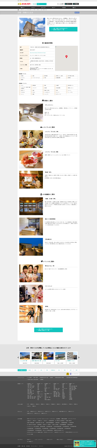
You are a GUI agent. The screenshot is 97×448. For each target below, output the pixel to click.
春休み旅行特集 (70, 424)
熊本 (63, 389)
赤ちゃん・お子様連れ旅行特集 (48, 430)
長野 (45, 384)
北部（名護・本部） (72, 389)
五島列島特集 (39, 424)
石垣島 (70, 393)
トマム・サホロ (30, 394)
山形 (38, 388)
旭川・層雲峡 (30, 392)
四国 (64, 370)
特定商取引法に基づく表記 (44, 377)
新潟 (45, 386)
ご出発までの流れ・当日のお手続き (32, 379)
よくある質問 (61, 3)
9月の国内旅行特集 (68, 428)
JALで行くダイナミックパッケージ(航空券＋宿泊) (35, 432)
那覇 (70, 384)
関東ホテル (43, 404)
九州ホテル (29, 406)
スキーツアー (43, 7)
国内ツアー (23, 7)
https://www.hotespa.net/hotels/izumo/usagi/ (38, 52)
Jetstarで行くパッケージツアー (59, 432)
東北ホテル (38, 404)
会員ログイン (69, 3)
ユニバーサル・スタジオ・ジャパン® (42, 418)
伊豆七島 (64, 7)
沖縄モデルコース (44, 413)
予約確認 (76, 3)
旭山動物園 (58, 418)
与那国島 (70, 398)
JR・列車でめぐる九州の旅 (31, 424)
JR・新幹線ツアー (30, 441)
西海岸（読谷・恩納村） (73, 388)
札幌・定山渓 (30, 384)
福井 (38, 398)
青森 (38, 384)
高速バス (74, 7)
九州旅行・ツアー (65, 383)
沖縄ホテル (34, 406)
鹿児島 (63, 393)
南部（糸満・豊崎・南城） (73, 386)
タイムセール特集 (30, 434)
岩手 (38, 387)
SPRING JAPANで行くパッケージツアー (72, 432)
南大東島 (70, 399)
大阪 (45, 394)
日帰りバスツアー (50, 439)
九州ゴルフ (45, 420)
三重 (45, 391)
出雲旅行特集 (57, 422)
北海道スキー (29, 420)
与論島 (63, 398)
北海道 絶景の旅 (68, 420)
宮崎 (63, 392)
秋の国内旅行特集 (49, 426)
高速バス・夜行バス (60, 439)
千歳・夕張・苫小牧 (31, 387)
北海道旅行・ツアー (30, 383)
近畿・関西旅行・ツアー (48, 393)
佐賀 (63, 386)
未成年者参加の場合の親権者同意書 (72, 377)
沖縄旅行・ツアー (72, 383)
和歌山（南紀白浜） (48, 399)
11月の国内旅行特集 (38, 430)
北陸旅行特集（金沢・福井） (40, 422)
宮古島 (70, 392)
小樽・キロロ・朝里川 (31, 386)
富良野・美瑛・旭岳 (31, 393)
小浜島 (70, 395)
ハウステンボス (64, 388)
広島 (54, 384)
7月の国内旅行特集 (53, 428)
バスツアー (33, 7)
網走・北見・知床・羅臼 (31, 398)
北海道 (29, 370)
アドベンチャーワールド (72, 418)
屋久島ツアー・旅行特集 (47, 424)
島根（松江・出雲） (57, 388)
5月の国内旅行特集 (38, 428)
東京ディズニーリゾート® (31, 418)
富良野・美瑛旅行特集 (30, 422)
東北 (35, 370)
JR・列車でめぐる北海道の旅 (59, 420)
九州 (70, 370)
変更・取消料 (36, 377)
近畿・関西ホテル (65, 404)
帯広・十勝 (29, 395)
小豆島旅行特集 (71, 422)
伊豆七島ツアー (70, 439)
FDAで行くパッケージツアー (48, 432)
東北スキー (35, 420)
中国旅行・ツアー (56, 383)
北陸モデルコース (48, 411)
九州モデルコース (37, 413)
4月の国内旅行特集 (30, 428)
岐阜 (45, 389)
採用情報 (41, 379)
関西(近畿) (53, 370)
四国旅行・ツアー (56, 391)
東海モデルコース (55, 411)
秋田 (38, 386)
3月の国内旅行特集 (73, 426)
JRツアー (53, 7)
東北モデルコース (41, 411)
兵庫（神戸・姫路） (48, 397)
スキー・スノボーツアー (39, 439)
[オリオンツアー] (18, 9)
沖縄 (76, 370)
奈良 (45, 398)
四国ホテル (76, 404)
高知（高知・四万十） (57, 396)
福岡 (63, 384)
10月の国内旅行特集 (30, 430)
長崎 (63, 387)
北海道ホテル (32, 404)
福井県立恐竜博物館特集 (50, 422)
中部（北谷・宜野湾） (72, 387)
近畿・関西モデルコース (63, 411)
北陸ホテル (48, 404)
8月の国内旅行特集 (60, 428)
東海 (47, 370)
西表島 (70, 394)
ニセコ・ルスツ (30, 388)
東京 (38, 392)
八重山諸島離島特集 (63, 424)
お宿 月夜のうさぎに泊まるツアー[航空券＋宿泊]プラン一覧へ (60, 29)
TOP (28, 404)
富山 (38, 399)
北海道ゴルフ (40, 420)
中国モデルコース (71, 411)
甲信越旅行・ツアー (48, 383)
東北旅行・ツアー (40, 383)
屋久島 (63, 394)
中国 (59, 370)
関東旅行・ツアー (40, 391)
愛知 (45, 390)
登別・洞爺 (29, 389)
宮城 (38, 389)
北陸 (41, 370)
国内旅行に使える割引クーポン (59, 430)
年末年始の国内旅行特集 (57, 426)
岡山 (54, 386)
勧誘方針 (51, 377)
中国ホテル (71, 404)
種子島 (63, 395)
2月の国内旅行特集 (66, 426)
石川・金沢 (39, 397)
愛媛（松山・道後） (57, 395)
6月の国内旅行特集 (45, 428)
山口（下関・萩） (56, 389)
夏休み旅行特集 (42, 426)
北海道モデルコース (33, 411)
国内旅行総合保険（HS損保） (59, 377)
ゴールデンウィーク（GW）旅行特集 (33, 426)
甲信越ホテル (53, 404)
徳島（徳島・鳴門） (57, 392)
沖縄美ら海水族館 (64, 418)
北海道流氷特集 (51, 420)
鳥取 (54, 387)
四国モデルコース (30, 413)
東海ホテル (58, 404)
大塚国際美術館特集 (64, 422)
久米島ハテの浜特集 (55, 424)
